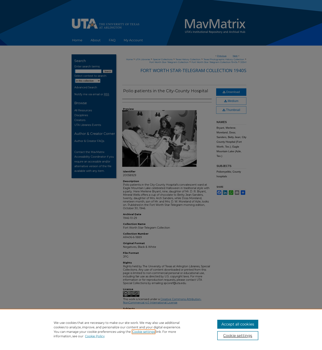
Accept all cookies (237, 324)
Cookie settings (143, 332)
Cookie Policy (95, 336)
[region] (161, 329)
